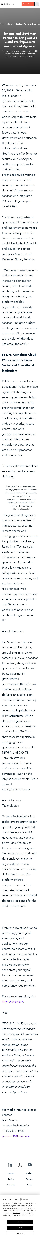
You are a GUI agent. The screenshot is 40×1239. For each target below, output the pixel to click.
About (29, 1185)
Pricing (11, 1179)
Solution (11, 1173)
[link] (10, 1165)
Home (2, 24)
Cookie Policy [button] (16, 1213)
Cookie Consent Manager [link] (10, 1199)
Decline (20, 1227)
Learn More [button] (27, 4)
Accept (20, 1222)
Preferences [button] (29, 1215)
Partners (29, 1179)
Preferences (20, 1233)
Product (29, 1173)
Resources (11, 1185)
